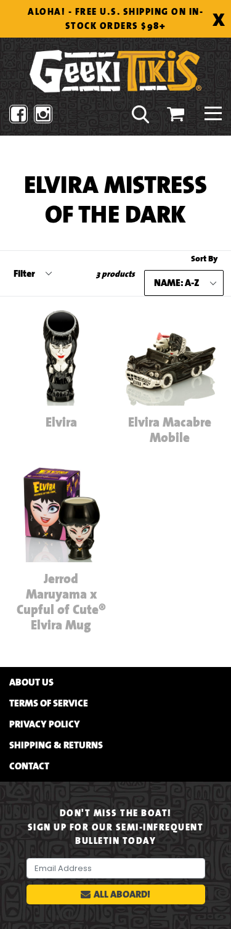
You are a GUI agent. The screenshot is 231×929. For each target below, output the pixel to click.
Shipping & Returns (56, 745)
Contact (29, 766)
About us (31, 682)
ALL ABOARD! (122, 894)
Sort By (204, 258)
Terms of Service (48, 703)
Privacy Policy (44, 724)
